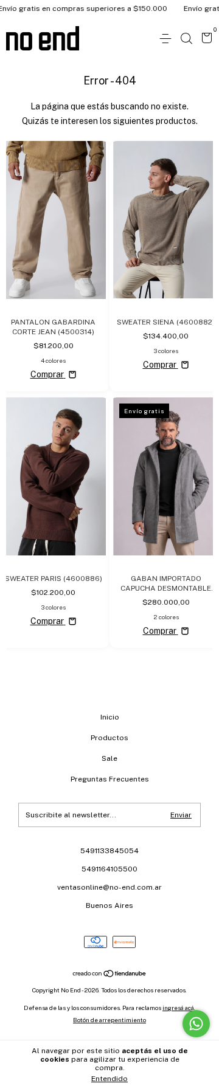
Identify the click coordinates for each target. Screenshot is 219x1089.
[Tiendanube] (110, 975)
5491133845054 (109, 851)
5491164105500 (109, 869)
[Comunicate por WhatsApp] (196, 1023)
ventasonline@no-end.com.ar (109, 887)
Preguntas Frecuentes (110, 779)
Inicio (109, 717)
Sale (109, 758)
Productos (109, 737)
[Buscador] (186, 39)
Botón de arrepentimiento (109, 1019)
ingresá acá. (178, 1007)
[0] (204, 39)
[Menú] (167, 39)
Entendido (109, 1078)
